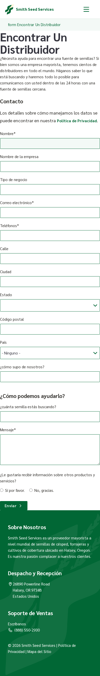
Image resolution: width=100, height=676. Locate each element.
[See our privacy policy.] (25, 651)
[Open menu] (86, 9)
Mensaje (7, 429)
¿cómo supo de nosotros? (22, 366)
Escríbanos (17, 623)
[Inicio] (9, 9)
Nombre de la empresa (19, 156)
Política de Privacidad (77, 120)
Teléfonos (8, 225)
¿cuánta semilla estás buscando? (28, 406)
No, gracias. (44, 490)
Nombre (7, 133)
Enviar (10, 505)
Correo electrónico (16, 202)
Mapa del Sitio (39, 651)
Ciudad (5, 271)
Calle (4, 248)
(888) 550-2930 (27, 629)
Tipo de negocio (13, 179)
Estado (6, 294)
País (3, 342)
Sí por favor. (15, 490)
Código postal (12, 319)
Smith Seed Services (35, 9)
